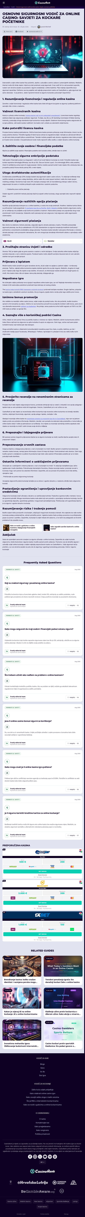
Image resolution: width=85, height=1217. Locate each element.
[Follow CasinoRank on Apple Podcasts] (55, 1157)
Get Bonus (43, 871)
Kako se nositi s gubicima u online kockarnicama (43, 1105)
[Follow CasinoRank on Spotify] (50, 1157)
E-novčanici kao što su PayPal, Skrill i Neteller (41, 208)
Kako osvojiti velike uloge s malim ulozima (42, 1097)
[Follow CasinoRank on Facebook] (30, 1157)
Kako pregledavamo (42, 1126)
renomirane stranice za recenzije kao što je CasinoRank (46, 419)
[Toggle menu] (4, 3)
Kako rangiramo (42, 1130)
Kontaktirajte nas (42, 1123)
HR (41, 1162)
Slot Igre (42, 1075)
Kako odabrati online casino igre (42, 1093)
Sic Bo (42, 1072)
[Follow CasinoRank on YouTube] (45, 1157)
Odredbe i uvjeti (21, 1214)
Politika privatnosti (42, 1134)
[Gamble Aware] (38, 1191)
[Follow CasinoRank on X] (40, 1157)
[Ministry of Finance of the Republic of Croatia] (10, 1183)
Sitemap (66, 1214)
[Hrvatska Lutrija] (32, 1183)
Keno (43, 1068)
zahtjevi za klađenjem (28, 306)
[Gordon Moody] (59, 1183)
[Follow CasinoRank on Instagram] (35, 1157)
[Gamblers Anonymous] (73, 1183)
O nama (42, 1119)
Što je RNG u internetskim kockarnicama (42, 1101)
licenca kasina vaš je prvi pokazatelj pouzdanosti (43, 115)
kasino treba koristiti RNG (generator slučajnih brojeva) (24, 289)
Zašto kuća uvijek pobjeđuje (42, 1089)
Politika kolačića (44, 1214)
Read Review (42, 875)
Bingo (42, 1064)
